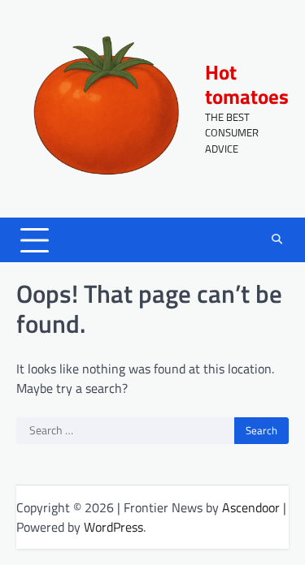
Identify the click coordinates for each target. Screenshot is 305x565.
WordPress (113, 527)
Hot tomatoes (247, 84)
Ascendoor (251, 507)
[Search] (276, 240)
